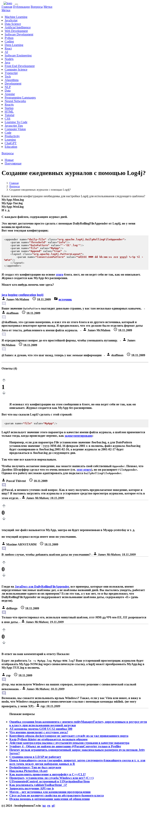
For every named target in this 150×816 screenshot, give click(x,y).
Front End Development (20, 66)
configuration (27, 294)
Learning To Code (16, 122)
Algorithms (12, 80)
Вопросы (37, 6)
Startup (9, 108)
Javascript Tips (14, 125)
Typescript (11, 73)
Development (13, 83)
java (4, 294)
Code (8, 132)
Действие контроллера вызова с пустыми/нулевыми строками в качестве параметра (69, 742)
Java (7, 62)
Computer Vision (15, 129)
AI (6, 52)
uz (44, 805)
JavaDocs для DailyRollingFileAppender (42, 586)
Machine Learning (16, 17)
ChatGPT (11, 143)
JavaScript (11, 20)
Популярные (13, 163)
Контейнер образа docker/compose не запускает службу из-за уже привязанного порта (68, 735)
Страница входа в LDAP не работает (35, 757)
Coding (9, 41)
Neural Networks (15, 101)
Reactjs (9, 104)
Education (11, 146)
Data (8, 90)
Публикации (21, 6)
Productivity (12, 136)
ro (48, 805)
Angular (10, 94)
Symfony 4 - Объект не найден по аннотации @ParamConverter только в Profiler (65, 746)
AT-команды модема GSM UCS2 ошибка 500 (40, 728)
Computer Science (16, 69)
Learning (10, 139)
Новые (9, 160)
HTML (9, 111)
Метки (48, 6)
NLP (8, 87)
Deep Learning (14, 45)
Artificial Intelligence (18, 27)
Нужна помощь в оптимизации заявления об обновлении (49, 799)
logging (13, 294)
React (8, 48)
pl (53, 805)
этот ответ (84, 469)
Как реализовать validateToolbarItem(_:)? (38, 785)
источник (65, 299)
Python (9, 38)
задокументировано (78, 435)
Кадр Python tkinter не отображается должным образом (48, 739)
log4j (40, 294)
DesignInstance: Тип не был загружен (35, 767)
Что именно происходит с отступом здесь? (38, 732)
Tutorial (9, 115)
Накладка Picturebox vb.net (28, 771)
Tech (8, 76)
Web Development (16, 31)
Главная (7, 6)
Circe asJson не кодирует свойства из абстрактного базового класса (56, 795)
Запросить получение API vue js (31, 788)
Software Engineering (18, 55)
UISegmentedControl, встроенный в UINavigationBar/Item (49, 781)
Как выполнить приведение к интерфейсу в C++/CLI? (47, 774)
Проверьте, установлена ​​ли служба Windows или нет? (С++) (51, 778)
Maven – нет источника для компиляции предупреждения (50, 792)
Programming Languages (20, 97)
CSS (7, 118)
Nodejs (9, 59)
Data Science (13, 24)
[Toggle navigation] (16, 4)
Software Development (19, 34)
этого (59, 274)
